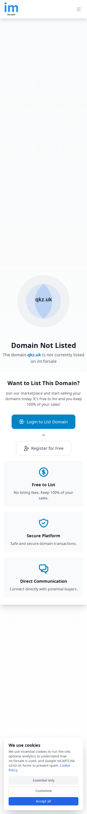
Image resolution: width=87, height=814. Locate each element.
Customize (43, 790)
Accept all (43, 801)
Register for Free (47, 448)
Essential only (43, 780)
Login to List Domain (47, 422)
